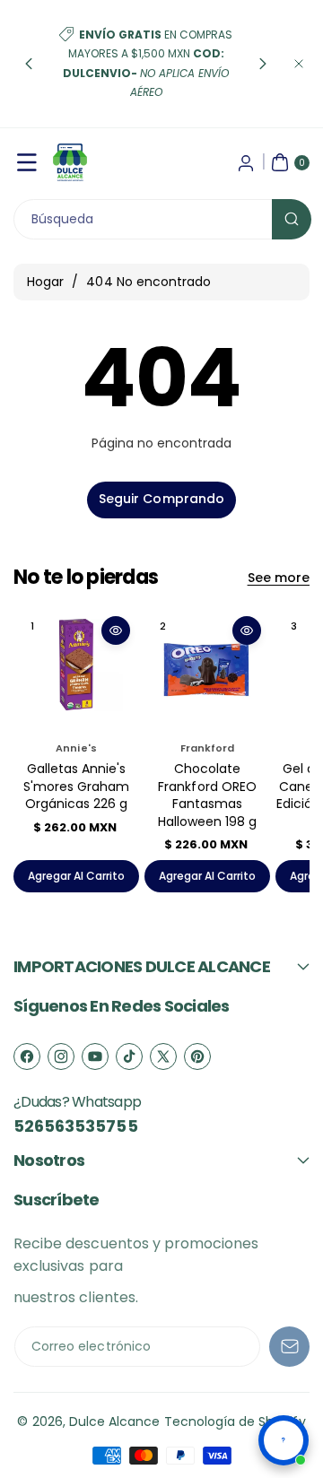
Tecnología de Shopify (235, 1421)
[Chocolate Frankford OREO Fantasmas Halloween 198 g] (207, 670)
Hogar (45, 282)
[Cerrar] (299, 63)
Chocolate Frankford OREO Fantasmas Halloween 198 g (208, 795)
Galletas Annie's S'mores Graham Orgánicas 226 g (76, 786)
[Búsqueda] (291, 219)
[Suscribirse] (289, 1346)
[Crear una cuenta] (245, 162)
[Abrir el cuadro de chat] (283, 1440)
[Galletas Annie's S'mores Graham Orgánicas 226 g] (76, 670)
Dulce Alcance (115, 1421)
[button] (28, 63)
